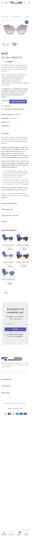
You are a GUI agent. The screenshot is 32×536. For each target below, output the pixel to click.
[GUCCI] (9, 292)
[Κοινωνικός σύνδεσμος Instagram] (14, 371)
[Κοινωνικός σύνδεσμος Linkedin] (22, 125)
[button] (3, 30)
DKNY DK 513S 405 (8, 245)
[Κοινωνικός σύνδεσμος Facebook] (11, 125)
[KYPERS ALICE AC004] (22, 239)
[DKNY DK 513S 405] (8, 239)
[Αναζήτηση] (25, 2)
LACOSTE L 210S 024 (8, 262)
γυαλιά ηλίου (18, 69)
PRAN (9, 408)
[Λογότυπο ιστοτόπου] (16, 2)
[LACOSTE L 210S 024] (8, 256)
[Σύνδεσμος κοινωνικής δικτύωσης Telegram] (26, 125)
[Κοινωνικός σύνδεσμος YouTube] (19, 371)
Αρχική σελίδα (5, 16)
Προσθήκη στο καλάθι (18, 101)
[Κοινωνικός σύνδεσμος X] (15, 125)
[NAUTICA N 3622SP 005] (22, 256)
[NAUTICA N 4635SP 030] (8, 273)
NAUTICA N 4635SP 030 (8, 279)
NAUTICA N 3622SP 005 (22, 262)
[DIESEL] (21, 292)
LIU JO (24, 69)
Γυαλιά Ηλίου (15, 16)
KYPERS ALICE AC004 (22, 245)
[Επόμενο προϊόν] (28, 17)
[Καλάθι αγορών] (28, 2)
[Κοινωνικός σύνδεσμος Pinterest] (19, 125)
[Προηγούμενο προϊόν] (24, 17)
